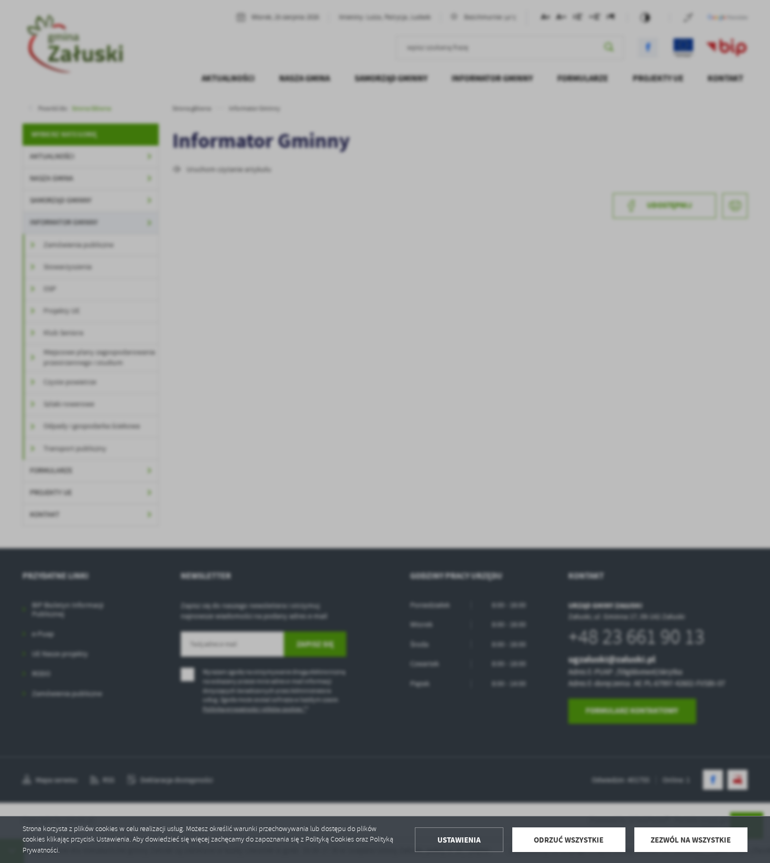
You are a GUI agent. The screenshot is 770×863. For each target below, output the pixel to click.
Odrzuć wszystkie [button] (568, 840)
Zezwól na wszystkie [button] (691, 840)
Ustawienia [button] (459, 840)
